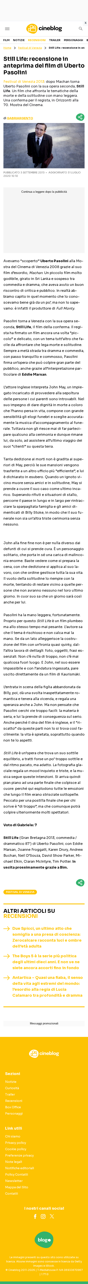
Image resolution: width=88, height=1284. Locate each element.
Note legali (13, 1162)
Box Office (13, 1107)
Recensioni (37, 40)
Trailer (54, 40)
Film (6, 40)
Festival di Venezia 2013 (23, 81)
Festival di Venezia (30, 47)
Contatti (11, 1193)
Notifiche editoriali (19, 1168)
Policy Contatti (16, 1174)
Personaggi (73, 40)
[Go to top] (79, 1270)
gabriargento (20, 118)
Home (7, 47)
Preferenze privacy (19, 1155)
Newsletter (14, 1181)
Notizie (19, 40)
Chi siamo (12, 1136)
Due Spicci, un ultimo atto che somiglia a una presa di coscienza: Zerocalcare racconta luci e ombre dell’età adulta (47, 937)
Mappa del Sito (16, 1187)
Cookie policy (15, 1149)
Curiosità (12, 1088)
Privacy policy (15, 1143)
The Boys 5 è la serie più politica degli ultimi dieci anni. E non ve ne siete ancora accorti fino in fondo (46, 962)
